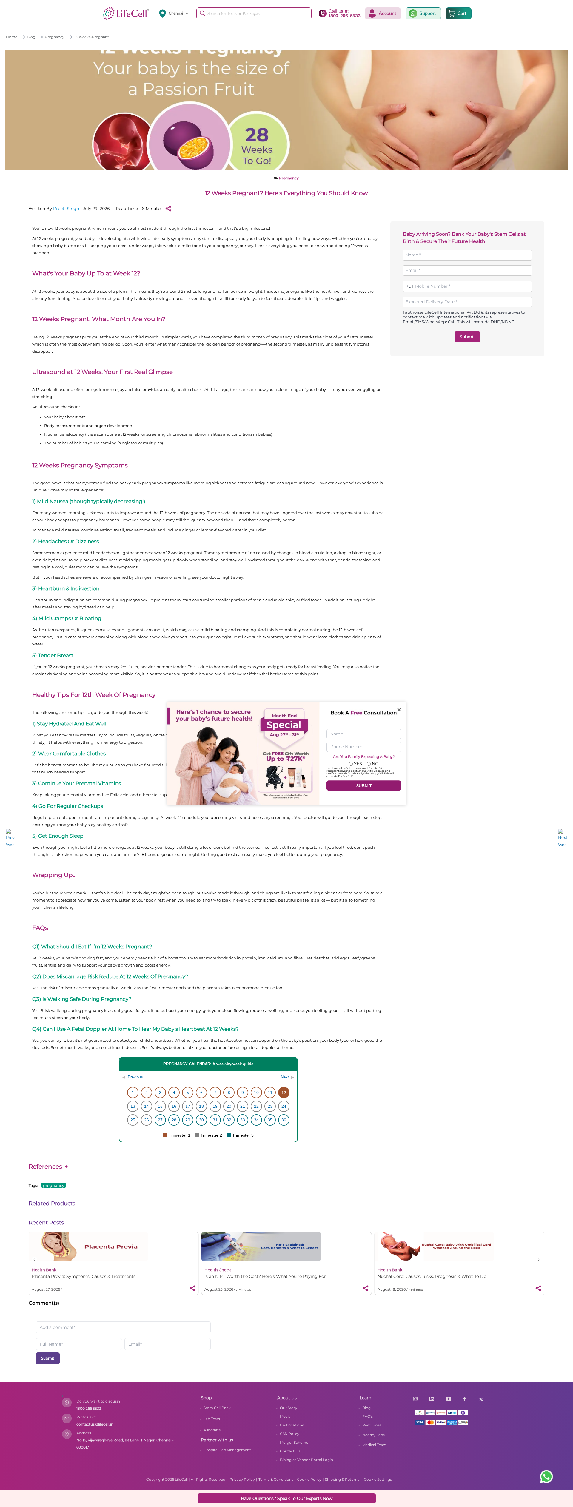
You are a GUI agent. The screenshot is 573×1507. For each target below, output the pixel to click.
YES (358, 764)
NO (375, 764)
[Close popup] (399, 710)
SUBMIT (364, 785)
